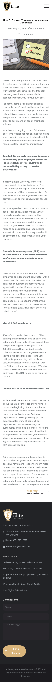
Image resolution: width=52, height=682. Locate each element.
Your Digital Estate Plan (15, 590)
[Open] (46, 6)
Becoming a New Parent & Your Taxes (22, 568)
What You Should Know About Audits (21, 584)
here (13, 311)
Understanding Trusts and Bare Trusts (22, 562)
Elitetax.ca (29, 669)
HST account (33, 362)
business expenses (24, 441)
